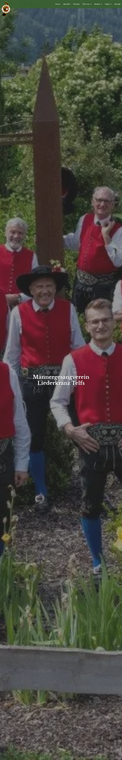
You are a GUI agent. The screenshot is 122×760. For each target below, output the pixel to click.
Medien (97, 4)
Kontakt (118, 4)
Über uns (86, 4)
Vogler (107, 4)
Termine (76, 4)
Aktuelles (66, 4)
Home (57, 4)
